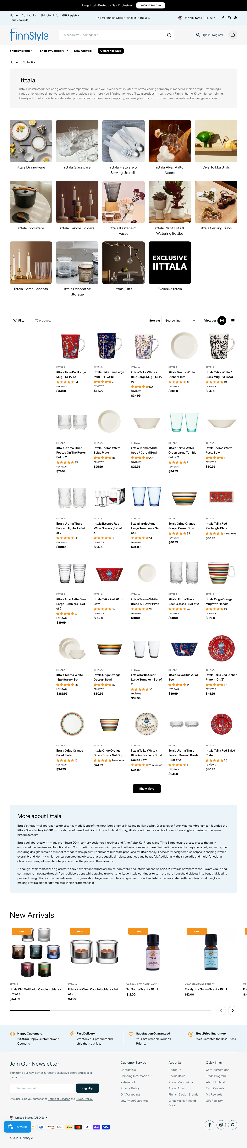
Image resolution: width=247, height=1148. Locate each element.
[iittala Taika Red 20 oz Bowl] (109, 572)
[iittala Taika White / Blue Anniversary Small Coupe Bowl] (147, 724)
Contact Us (29, 15)
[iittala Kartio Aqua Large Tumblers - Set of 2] (147, 497)
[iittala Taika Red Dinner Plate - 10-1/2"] (221, 648)
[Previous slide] (221, 1010)
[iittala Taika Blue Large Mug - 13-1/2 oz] (109, 345)
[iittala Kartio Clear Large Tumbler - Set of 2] (147, 648)
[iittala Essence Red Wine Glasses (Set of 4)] (109, 497)
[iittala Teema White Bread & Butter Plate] (147, 572)
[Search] (169, 35)
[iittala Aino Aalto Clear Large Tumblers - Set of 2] (72, 572)
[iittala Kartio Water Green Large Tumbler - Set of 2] (184, 421)
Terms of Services (59, 1099)
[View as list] (232, 320)
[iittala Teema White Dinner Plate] (184, 346)
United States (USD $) (198, 18)
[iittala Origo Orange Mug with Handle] (221, 572)
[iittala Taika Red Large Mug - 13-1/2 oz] (72, 346)
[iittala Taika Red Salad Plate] (221, 724)
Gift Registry (70, 15)
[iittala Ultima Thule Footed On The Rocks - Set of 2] (72, 421)
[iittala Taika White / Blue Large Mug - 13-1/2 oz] (147, 346)
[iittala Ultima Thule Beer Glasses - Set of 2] (184, 572)
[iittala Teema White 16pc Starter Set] (72, 648)
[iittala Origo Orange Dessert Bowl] (109, 648)
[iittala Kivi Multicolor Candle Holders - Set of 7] (36, 952)
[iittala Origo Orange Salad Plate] (72, 724)
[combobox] (116, 35)
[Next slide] (232, 1010)
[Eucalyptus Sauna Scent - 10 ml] (211, 952)
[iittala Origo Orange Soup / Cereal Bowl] (184, 497)
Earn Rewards (19, 20)
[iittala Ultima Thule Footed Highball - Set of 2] (72, 497)
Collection (29, 62)
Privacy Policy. (84, 1099)
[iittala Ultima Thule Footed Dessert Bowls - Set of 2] (184, 724)
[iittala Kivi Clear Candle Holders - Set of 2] (94, 952)
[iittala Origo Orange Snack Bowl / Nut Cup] (109, 724)
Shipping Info (49, 15)
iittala (60, 367)
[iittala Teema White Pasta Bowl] (221, 421)
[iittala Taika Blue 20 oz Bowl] (184, 648)
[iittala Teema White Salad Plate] (109, 421)
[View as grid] (222, 320)
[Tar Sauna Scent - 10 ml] (152, 952)
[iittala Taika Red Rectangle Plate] (221, 497)
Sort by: (154, 320)
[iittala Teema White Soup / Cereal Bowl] (147, 421)
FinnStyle (26, 1138)
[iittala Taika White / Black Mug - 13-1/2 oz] (221, 346)
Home (14, 15)
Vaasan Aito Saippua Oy (141, 984)
